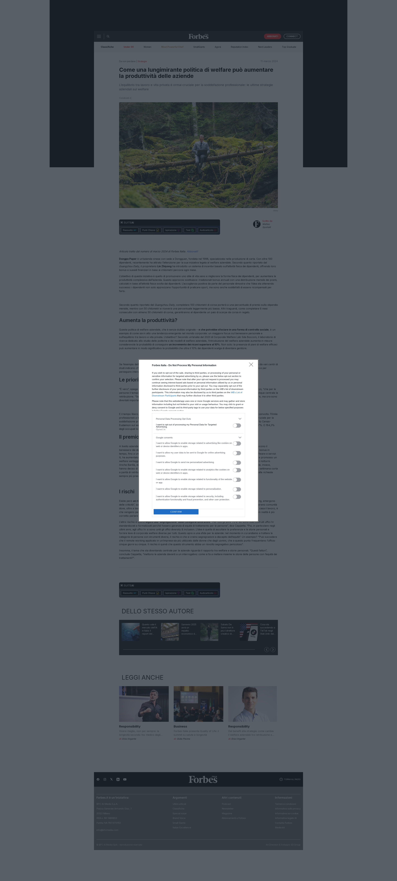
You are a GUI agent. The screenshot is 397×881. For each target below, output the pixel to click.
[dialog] (198, 440)
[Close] (252, 365)
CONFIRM (176, 512)
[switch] (237, 425)
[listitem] (198, 418)
